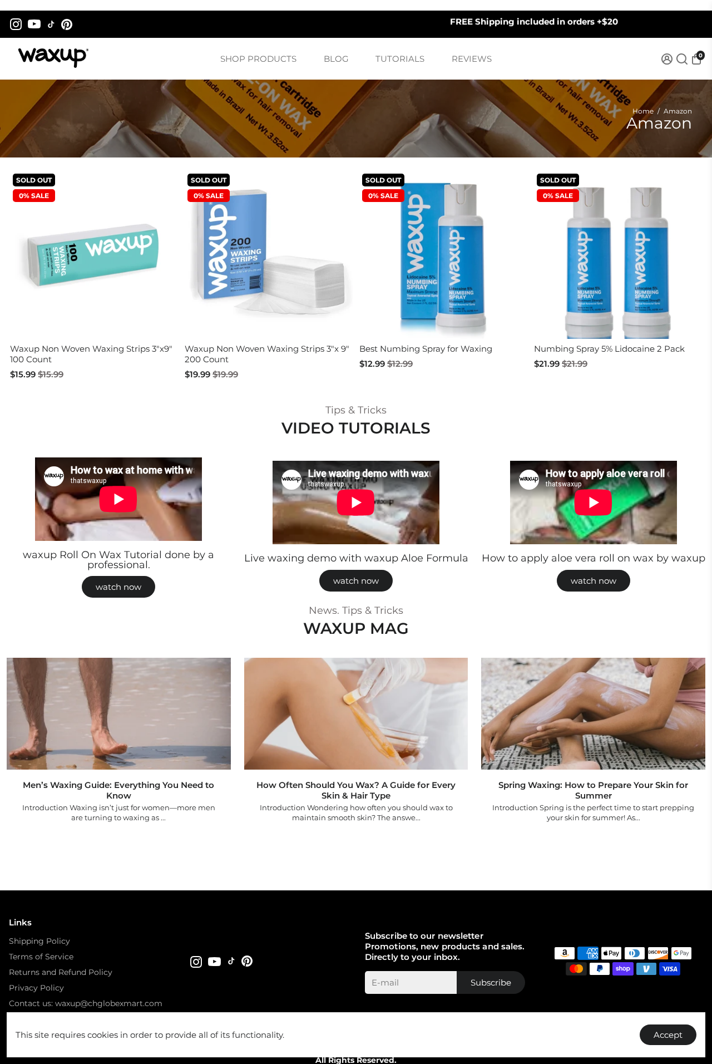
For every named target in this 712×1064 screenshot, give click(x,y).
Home (643, 111)
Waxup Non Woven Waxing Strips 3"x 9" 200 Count (267, 353)
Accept (668, 1034)
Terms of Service (41, 956)
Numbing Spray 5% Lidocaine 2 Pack (609, 348)
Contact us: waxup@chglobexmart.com (85, 1003)
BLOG (336, 58)
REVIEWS (472, 58)
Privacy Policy (36, 987)
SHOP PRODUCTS (258, 58)
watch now (118, 587)
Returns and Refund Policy (60, 972)
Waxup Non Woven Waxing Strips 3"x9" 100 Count (91, 353)
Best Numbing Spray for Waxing (425, 348)
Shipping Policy (39, 941)
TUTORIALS (399, 58)
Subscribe (491, 982)
